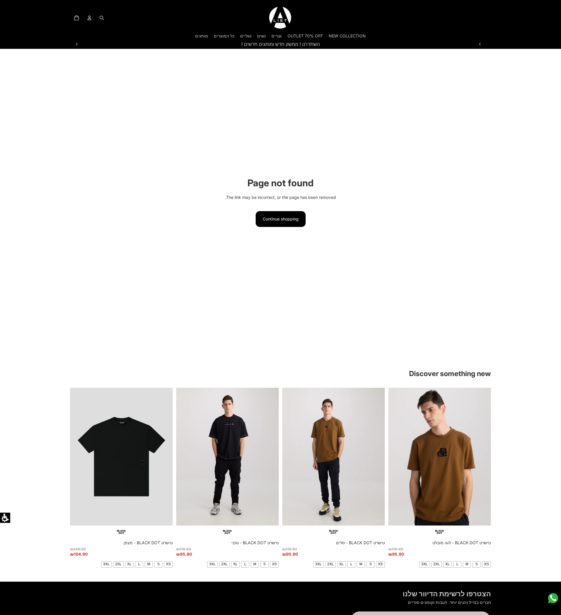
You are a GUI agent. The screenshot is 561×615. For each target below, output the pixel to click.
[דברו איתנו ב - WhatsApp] (553, 598)
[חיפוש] (101, 17)
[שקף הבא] (76, 44)
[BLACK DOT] (439, 532)
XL (447, 564)
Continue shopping (281, 218)
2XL (436, 564)
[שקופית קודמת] (480, 44)
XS (486, 564)
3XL (424, 564)
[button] (5, 518)
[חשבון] (89, 17)
